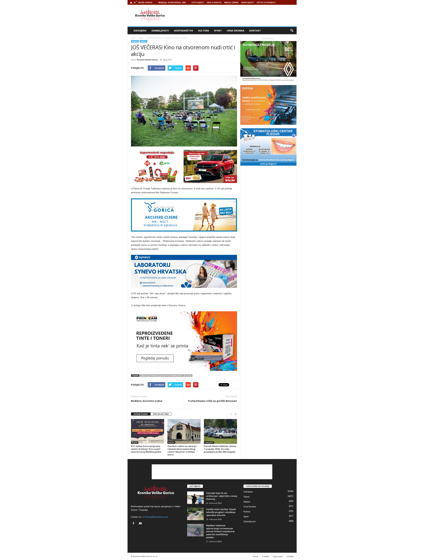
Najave (135, 41)
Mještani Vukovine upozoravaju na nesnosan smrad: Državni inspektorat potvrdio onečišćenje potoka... (220, 531)
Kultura (203, 30)
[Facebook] (134, 523)
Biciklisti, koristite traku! (146, 400)
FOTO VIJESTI (198, 2)
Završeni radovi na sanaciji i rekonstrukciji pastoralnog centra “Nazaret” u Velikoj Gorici (182, 450)
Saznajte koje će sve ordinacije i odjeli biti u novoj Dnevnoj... (221, 495)
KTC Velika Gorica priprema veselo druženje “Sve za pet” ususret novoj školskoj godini (146, 449)
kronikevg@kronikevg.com (155, 517)
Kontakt (255, 30)
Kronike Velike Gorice (147, 59)
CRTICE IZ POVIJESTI (266, 2)
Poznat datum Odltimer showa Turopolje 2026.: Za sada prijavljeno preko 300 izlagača (220, 449)
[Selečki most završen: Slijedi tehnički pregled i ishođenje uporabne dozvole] (195, 514)
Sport (218, 30)
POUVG (188, 375)
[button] (291, 30)
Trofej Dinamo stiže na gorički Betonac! (212, 400)
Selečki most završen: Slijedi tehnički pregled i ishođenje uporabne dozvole (221, 512)
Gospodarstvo (183, 30)
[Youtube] (141, 523)
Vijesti (143, 41)
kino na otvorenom (150, 375)
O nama (265, 556)
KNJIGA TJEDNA (231, 2)
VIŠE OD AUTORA (161, 414)
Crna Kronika (235, 30)
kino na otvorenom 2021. (172, 375)
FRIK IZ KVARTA (214, 2)
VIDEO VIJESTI (247, 2)
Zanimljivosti (160, 30)
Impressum (278, 556)
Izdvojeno (139, 30)
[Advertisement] (236, 15)
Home (133, 38)
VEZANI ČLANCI (141, 414)
